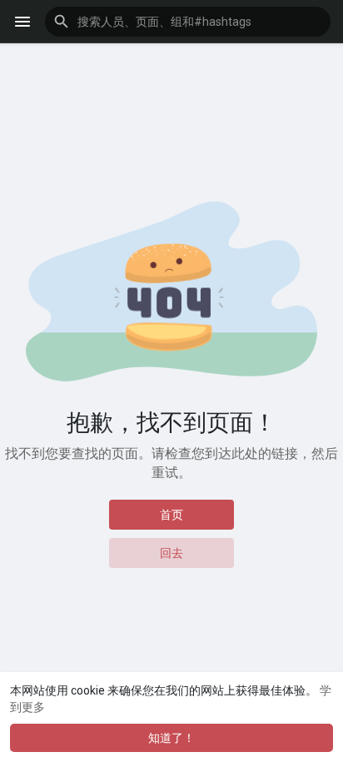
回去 (171, 553)
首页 (171, 514)
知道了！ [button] (171, 738)
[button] (188, 22)
